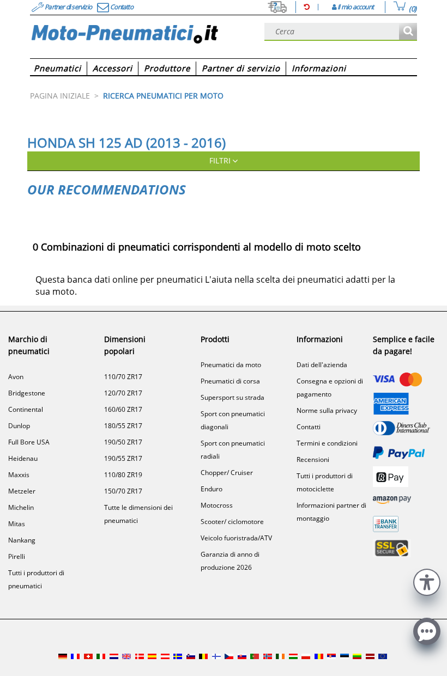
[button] (426, 581)
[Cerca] (408, 32)
